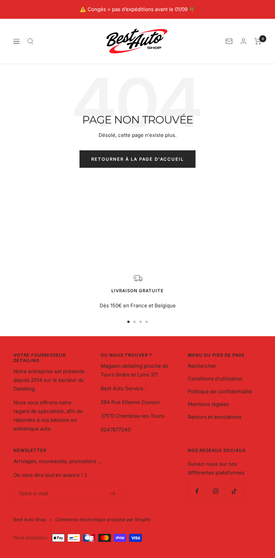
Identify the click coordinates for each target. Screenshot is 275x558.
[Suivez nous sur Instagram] (215, 491)
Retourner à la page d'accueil (137, 159)
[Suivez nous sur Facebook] (197, 491)
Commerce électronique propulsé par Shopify (103, 519)
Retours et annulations (214, 417)
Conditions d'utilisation (215, 378)
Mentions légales (208, 404)
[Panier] (258, 41)
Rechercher (202, 366)
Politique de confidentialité (220, 391)
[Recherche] (31, 41)
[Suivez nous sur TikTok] (234, 491)
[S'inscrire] (113, 493)
